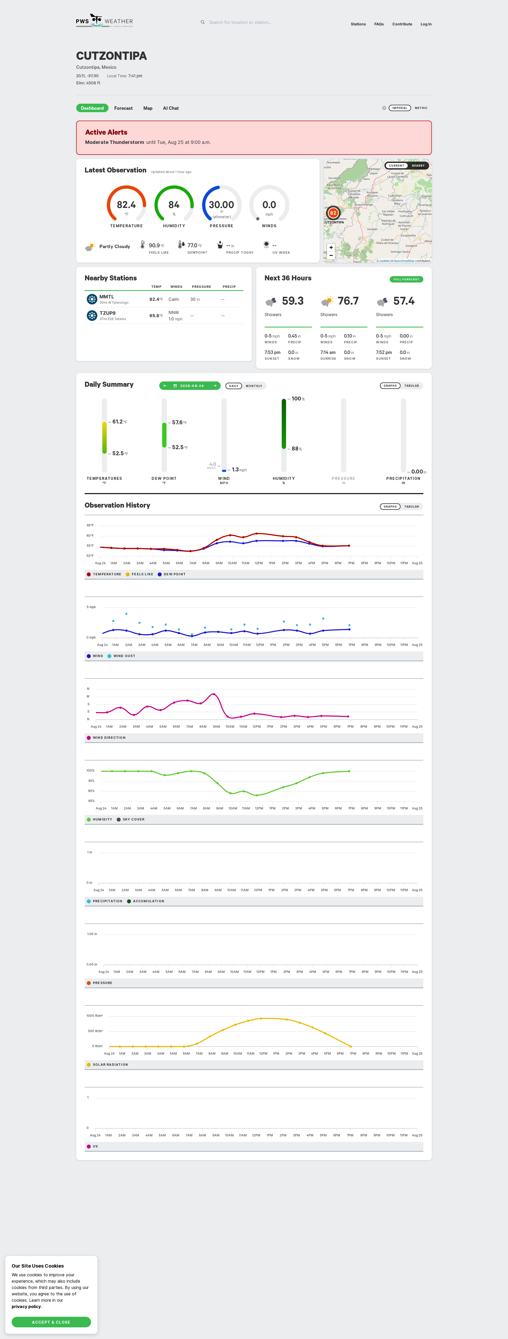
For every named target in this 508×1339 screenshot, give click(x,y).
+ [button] (331, 247)
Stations (358, 24)
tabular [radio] (411, 385)
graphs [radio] (390, 385)
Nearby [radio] (418, 165)
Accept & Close (51, 1322)
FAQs (379, 24)
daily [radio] (233, 386)
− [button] (331, 255)
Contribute (402, 24)
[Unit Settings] (384, 108)
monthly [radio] (254, 386)
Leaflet (384, 260)
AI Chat (171, 109)
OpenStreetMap (404, 260)
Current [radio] (397, 165)
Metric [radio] (421, 108)
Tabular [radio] (411, 506)
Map (147, 109)
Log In (426, 24)
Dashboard (92, 109)
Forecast (123, 109)
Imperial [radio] (399, 108)
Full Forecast (406, 279)
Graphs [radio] (390, 506)
